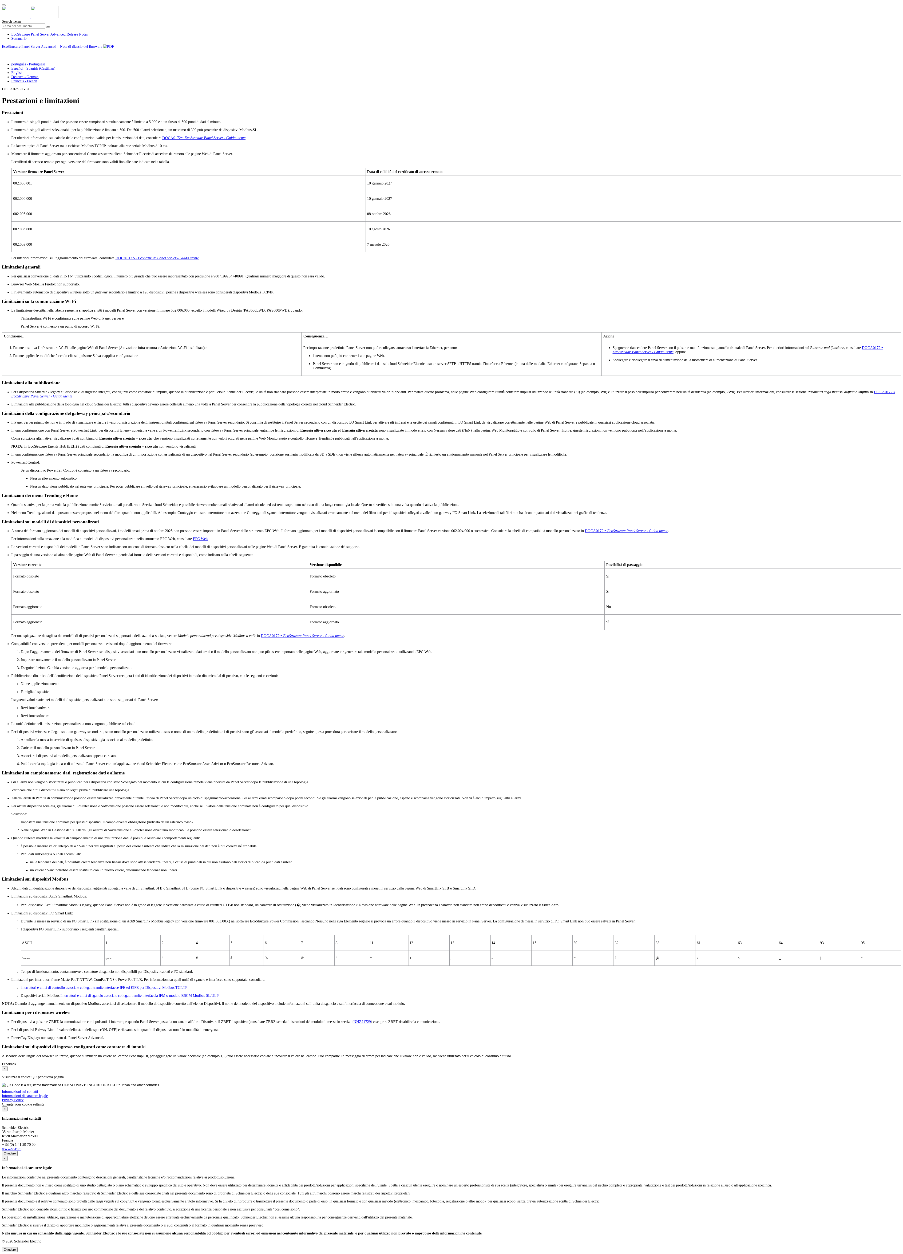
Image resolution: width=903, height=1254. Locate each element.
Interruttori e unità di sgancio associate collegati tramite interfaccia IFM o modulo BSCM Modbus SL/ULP (139, 996)
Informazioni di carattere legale (25, 1096)
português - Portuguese (28, 64)
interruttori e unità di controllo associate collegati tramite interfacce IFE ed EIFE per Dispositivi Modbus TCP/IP (104, 988)
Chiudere (10, 1153)
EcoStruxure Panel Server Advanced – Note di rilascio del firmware (52, 46)
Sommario (19, 38)
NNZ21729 (362, 1022)
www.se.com (11, 1149)
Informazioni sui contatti (20, 1092)
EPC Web (200, 539)
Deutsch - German (25, 77)
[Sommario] (4, 52)
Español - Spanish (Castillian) (33, 68)
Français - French (24, 81)
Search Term (11, 21)
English (17, 73)
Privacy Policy (13, 1100)
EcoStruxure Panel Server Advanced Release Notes (49, 34)
